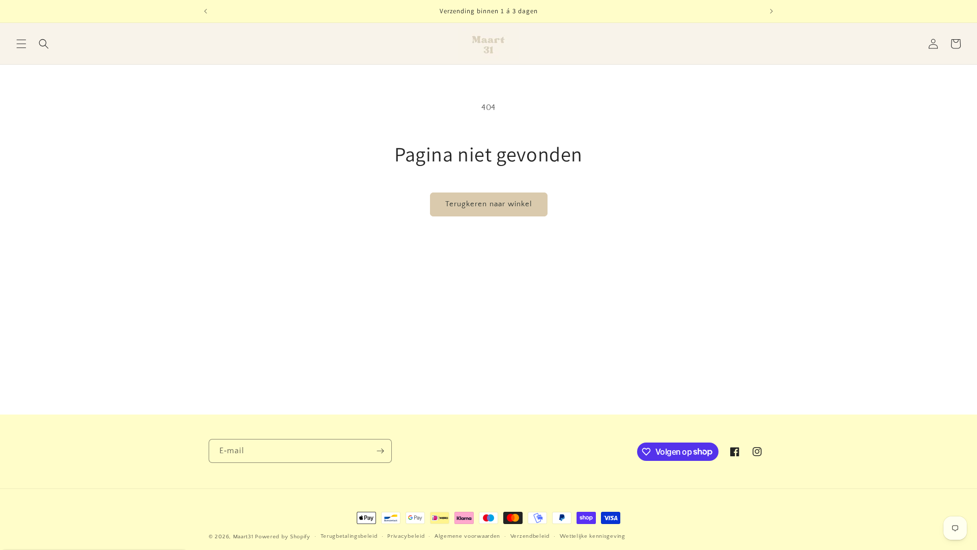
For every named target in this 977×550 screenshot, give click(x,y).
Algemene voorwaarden (467, 536)
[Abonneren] (380, 451)
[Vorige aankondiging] (205, 11)
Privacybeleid (405, 536)
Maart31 (243, 537)
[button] (21, 44)
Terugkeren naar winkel (488, 204)
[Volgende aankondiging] (771, 11)
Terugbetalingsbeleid (349, 536)
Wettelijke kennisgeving (592, 536)
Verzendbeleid (530, 536)
